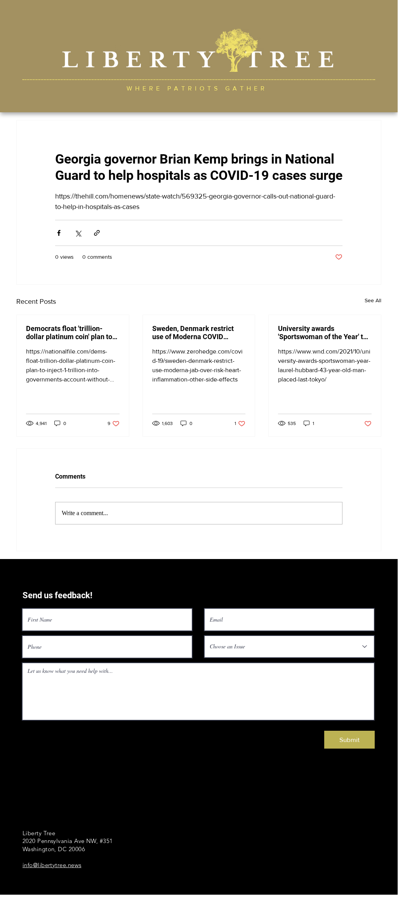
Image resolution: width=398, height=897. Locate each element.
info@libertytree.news (52, 865)
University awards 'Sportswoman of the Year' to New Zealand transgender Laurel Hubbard (322, 332)
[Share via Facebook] (59, 233)
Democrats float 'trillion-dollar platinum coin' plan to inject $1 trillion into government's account (69, 332)
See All (373, 300)
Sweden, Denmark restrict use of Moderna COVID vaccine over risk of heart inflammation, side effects (193, 332)
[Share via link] (97, 233)
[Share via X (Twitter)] (78, 233)
